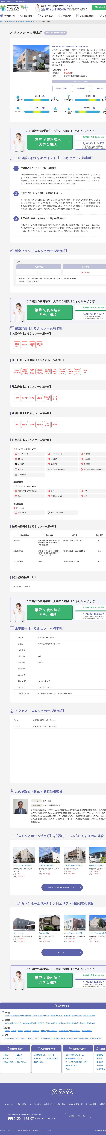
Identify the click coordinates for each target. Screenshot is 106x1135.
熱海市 (7, 1038)
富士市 (20, 1031)
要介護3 (100, 1062)
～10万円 (6, 1055)
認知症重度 (101, 1069)
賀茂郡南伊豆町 (96, 1038)
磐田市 (54, 1023)
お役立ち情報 (61, 1104)
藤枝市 (53, 1016)
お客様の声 (67, 16)
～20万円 (6, 1058)
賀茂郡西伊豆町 (59, 1038)
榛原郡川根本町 (89, 1016)
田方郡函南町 (87, 1031)
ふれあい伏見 (44, 933)
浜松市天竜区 (39, 1023)
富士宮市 (27, 1031)
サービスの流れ (47, 16)
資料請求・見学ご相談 (77, 1116)
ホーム (2, 21)
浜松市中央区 (16, 1023)
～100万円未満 (52, 1058)
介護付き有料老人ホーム (74, 1055)
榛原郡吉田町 (77, 1016)
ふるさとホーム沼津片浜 (73, 865)
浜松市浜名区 (28, 1023)
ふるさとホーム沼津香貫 (22, 865)
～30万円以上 (21, 1062)
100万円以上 (38, 1062)
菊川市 (82, 1023)
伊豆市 (23, 1038)
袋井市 (61, 1023)
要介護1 (100, 1058)
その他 (67, 1069)
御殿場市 (36, 1031)
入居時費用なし (40, 1055)
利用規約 (35, 1130)
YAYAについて (9, 16)
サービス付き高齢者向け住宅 (26, 21)
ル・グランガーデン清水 (73, 933)
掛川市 (67, 1023)
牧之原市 (67, 1016)
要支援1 (100, 1055)
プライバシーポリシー (47, 1130)
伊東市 (30, 1038)
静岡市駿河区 (26, 1016)
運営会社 (2, 1130)
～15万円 (19, 1055)
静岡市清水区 (38, 1016)
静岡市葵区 (15, 1016)
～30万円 (50, 1055)
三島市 (13, 1031)
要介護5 (100, 1065)
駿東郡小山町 (75, 1031)
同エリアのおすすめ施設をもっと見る (62, 887)
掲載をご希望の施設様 (24, 1130)
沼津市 (7, 1031)
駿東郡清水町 (11, 21)
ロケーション (18, 933)
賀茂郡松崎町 (83, 1038)
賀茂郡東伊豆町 (46, 1038)
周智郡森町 (91, 1023)
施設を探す (28, 16)
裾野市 (43, 1031)
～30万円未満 (8, 1062)
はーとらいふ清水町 (96, 865)
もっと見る (62, 952)
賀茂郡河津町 (72, 1038)
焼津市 (46, 1016)
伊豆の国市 (15, 1038)
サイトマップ (11, 1130)
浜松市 (7, 1023)
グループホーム (71, 1065)
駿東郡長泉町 (64, 1031)
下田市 (36, 1038)
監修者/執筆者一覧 (76, 1104)
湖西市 (48, 1023)
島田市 (59, 1016)
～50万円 (37, 1058)
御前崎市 (75, 1023)
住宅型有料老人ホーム (73, 1058)
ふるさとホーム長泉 (46, 865)
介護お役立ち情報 (86, 16)
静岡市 (7, 1016)
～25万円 (19, 1058)
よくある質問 (91, 1104)
